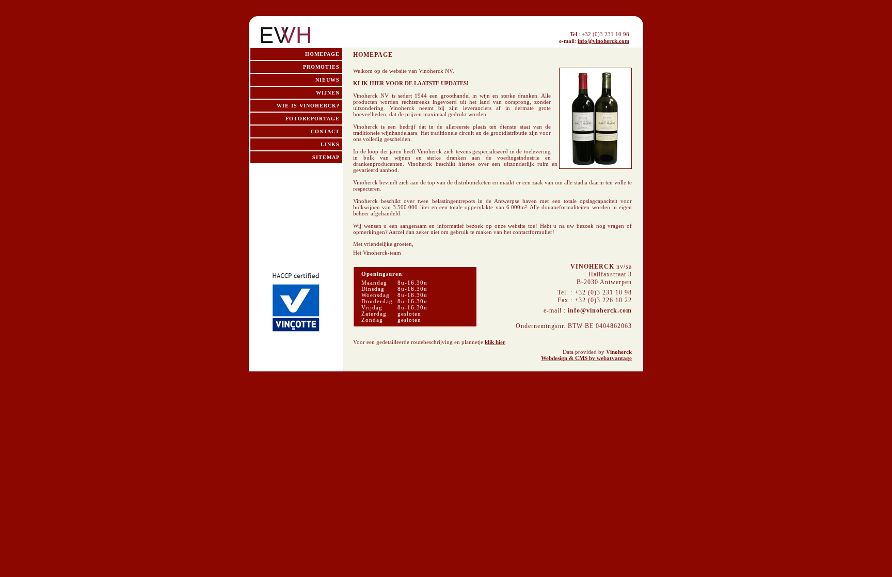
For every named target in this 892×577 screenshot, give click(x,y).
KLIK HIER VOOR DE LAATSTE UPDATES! (411, 83)
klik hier (495, 342)
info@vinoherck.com (603, 41)
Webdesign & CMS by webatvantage (586, 358)
